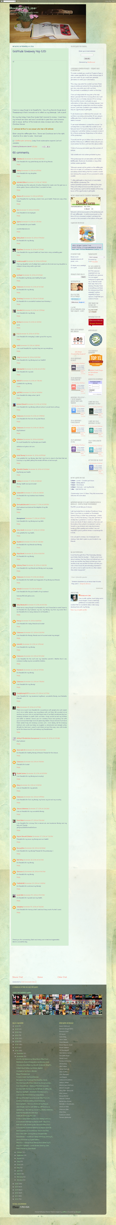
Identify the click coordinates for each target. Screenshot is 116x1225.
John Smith (20, 530)
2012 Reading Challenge (95, 426)
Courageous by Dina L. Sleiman (26, 1071)
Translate (95, 262)
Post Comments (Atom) (28, 982)
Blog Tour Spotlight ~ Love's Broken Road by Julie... (33, 1145)
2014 (17, 1187)
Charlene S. (20, 159)
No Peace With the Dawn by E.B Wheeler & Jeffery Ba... (34, 1089)
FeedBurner (91, 62)
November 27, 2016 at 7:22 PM (43, 836)
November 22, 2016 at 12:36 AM (33, 644)
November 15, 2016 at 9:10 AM (34, 287)
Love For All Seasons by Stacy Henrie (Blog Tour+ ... (33, 1059)
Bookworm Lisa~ (23, 8)
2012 (17, 1193)
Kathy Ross (20, 238)
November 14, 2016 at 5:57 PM (34, 159)
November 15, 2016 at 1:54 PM (31, 322)
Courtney (20, 298)
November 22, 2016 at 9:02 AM (34, 656)
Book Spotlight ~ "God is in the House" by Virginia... (32, 1104)
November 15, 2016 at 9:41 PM (36, 404)
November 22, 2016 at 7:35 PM (34, 681)
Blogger (78, 1212)
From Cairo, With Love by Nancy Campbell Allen (31, 1134)
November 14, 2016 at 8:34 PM (33, 196)
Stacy (18, 785)
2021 (17, 1035)
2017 (17, 1047)
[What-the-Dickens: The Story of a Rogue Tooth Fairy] (48, 1014)
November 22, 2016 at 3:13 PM (34, 670)
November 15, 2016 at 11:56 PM (34, 428)
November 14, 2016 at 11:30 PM (31, 222)
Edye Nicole (20, 553)
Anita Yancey (21, 455)
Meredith (19, 644)
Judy (18, 357)
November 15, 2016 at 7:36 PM (32, 381)
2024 (17, 1026)
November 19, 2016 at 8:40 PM (37, 605)
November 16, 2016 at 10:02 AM (39, 469)
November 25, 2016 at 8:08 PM (37, 773)
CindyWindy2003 (23, 693)
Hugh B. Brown (85, 584)
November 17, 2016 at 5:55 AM (32, 481)
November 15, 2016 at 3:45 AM (34, 238)
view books (83, 373)
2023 (17, 1029)
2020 (17, 1038)
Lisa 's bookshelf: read (22, 993)
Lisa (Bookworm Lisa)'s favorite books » (91, 1018)
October (19, 1152)
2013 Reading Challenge (95, 445)
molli (18, 345)
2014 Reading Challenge (95, 463)
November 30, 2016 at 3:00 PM (34, 895)
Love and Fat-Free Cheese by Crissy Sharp (30, 1095)
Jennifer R (20, 310)
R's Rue (19, 322)
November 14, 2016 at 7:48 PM (37, 182)
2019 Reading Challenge (78, 363)
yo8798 (19, 392)
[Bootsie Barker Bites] (68, 999)
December (20, 1053)
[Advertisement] (40, 961)
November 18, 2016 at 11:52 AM (33, 542)
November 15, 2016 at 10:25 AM (33, 298)
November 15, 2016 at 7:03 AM (34, 249)
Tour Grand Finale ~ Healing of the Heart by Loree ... (33, 1086)
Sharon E (20, 196)
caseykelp (20, 907)
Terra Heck (20, 820)
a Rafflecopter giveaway (23, 141)
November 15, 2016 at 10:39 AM (34, 310)
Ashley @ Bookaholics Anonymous (28, 738)
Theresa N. (20, 670)
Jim (18, 210)
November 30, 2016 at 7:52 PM (33, 907)
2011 (16, 1196)
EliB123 (19, 381)
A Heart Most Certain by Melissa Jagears (29, 1068)
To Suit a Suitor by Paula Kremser (27, 1077)
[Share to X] (46, 147)
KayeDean (20, 249)
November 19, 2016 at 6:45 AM (34, 577)
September (20, 1155)
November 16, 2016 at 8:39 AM (35, 455)
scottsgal (19, 275)
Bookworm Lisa (85, 595)
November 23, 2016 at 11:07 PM (30, 707)
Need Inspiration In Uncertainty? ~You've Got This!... (32, 1131)
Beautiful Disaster (22, 469)
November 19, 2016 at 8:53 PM (31, 621)
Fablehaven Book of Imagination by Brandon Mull (32, 1062)
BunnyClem (21, 848)
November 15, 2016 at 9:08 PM (32, 392)
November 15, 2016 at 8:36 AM (36, 261)
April (18, 1171)
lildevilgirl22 (20, 369)
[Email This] (43, 147)
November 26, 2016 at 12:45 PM (31, 785)
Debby (19, 170)
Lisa (78, 365)
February (20, 1177)
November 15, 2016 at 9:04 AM (33, 275)
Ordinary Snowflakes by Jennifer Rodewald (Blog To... (34, 1065)
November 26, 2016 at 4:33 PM (34, 797)
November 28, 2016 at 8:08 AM (35, 848)
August (19, 1158)
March (19, 1174)
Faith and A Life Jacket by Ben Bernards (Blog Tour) (33, 1125)
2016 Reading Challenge (78, 425)
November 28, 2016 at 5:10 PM (34, 860)
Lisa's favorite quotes (79, 577)
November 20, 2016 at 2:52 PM (34, 632)
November (20, 1056)
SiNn (18, 707)
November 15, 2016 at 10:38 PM (34, 416)
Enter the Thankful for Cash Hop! (27, 1113)
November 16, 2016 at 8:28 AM (33, 439)
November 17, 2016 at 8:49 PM (39, 504)
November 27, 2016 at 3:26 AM (34, 820)
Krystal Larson (21, 773)
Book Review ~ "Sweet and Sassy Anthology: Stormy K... (34, 1137)
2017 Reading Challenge (78, 406)
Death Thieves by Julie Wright (26, 1148)
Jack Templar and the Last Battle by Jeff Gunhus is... (33, 1107)
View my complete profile (79, 610)
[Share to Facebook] (48, 147)
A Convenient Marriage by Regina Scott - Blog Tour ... (33, 1122)
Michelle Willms (22, 182)
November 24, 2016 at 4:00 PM (35, 750)
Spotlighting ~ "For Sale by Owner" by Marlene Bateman (34, 1110)
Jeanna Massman (22, 808)
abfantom (20, 439)
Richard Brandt (22, 404)
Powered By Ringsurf (78, 354)
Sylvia (19, 222)
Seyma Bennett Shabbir (24, 836)
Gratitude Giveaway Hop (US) (26, 1116)
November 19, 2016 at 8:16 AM (32, 589)
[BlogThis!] (44, 147)
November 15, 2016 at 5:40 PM (30, 357)
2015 (17, 1184)
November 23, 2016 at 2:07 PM (39, 693)
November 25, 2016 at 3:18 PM (34, 762)
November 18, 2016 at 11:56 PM (37, 565)
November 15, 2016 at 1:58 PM (30, 345)
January (20, 1180)
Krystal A (20, 542)
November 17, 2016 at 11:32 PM (35, 518)
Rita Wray (20, 860)
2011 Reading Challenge (95, 407)
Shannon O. (21, 871)
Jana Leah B (21, 750)
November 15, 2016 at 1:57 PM (29, 334)
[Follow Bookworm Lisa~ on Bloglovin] (76, 300)
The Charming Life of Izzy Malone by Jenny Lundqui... (34, 1083)
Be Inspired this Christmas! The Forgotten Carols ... (32, 1080)
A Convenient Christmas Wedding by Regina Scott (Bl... (34, 1128)
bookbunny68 (21, 261)
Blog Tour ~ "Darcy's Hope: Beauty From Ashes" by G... (33, 1142)
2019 (17, 1041)
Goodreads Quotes (99, 588)
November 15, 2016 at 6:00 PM (35, 369)
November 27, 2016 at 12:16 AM (39, 808)
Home (40, 977)
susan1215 (20, 493)
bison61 (19, 589)
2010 (17, 1199)
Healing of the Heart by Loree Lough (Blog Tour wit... (33, 1098)
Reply (18, 164)
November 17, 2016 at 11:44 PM (34, 530)
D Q (18, 334)
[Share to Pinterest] (49, 147)
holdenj (19, 481)
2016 (17, 1051)
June (19, 1165)
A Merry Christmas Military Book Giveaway (30, 1101)
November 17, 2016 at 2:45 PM (34, 493)
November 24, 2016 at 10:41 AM (50, 738)
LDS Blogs (78, 352)
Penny (19, 621)
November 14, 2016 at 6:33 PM (31, 170)
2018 (17, 1044)
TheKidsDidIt (21, 883)
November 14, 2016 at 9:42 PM (29, 210)
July (18, 1161)
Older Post (62, 977)
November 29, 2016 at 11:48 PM (35, 883)
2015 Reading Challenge (78, 445)
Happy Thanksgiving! (23, 1074)
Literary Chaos (21, 565)
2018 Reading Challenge (78, 383)
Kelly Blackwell (22, 605)
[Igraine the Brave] (48, 1009)
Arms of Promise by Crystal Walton (27, 1140)
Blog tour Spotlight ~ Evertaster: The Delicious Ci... (32, 1092)
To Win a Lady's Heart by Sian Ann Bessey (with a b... (33, 1119)
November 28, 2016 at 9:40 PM (35, 871)
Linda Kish (20, 895)
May (18, 1168)
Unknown (20, 287)
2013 (17, 1190)
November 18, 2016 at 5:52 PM (34, 553)
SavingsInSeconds (23, 504)
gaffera (64, 1212)
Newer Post (18, 977)
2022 (17, 1032)
